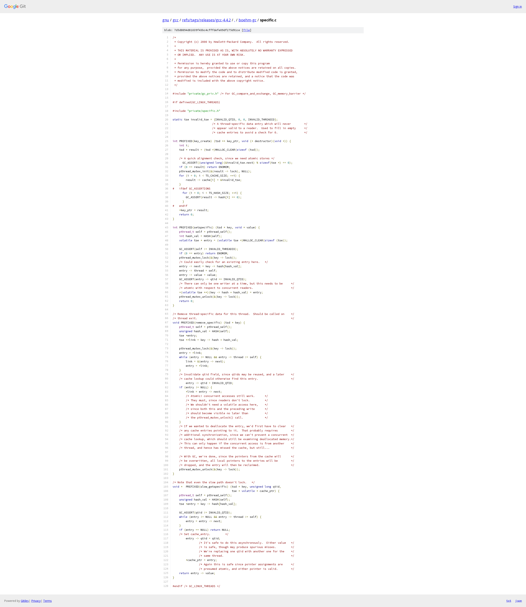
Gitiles (25, 601)
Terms (47, 601)
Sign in (517, 6)
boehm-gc (247, 19)
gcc (176, 19)
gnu (165, 19)
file (246, 30)
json (518, 600)
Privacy (36, 601)
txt (508, 600)
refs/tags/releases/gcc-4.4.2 (206, 19)
